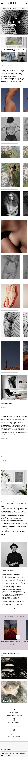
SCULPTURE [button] (4, 451)
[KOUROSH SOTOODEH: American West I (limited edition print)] (10, 630)
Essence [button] (3, 407)
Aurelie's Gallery (6, 753)
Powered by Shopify (20, 753)
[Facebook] (2, 755)
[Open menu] (3, 3)
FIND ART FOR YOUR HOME (14, 482)
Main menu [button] (4, 744)
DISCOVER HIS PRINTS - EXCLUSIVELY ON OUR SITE (14, 50)
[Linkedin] (9, 755)
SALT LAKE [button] (4, 447)
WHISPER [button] (3, 460)
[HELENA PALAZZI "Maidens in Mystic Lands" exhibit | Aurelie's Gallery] (14, 692)
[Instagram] (5, 755)
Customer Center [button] (6, 749)
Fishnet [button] (3, 412)
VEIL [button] (2, 456)
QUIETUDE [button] (3, 443)
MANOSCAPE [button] (4, 438)
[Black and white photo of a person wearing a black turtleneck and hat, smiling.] (14, 554)
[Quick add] (18, 637)
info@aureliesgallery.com (14, 736)
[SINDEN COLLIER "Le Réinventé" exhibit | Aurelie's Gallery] (14, 668)
